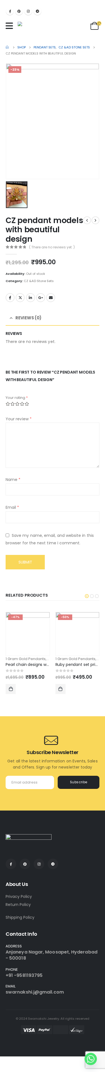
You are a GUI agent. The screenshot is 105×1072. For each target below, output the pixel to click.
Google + (40, 297)
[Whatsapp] (91, 1059)
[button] (86, 596)
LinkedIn (30, 297)
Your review (19, 419)
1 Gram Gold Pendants (26, 658)
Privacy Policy (19, 896)
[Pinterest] (19, 11)
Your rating (17, 397)
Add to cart (11, 689)
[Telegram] (37, 11)
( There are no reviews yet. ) (52, 247)
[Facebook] (10, 11)
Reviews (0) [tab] (28, 318)
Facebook (10, 297)
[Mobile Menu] (11, 26)
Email (50, 297)
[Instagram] (28, 11)
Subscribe (78, 782)
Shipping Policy (20, 917)
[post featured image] (28, 634)
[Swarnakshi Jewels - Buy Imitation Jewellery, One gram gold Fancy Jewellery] (36, 27)
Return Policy (18, 904)
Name (13, 479)
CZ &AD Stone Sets (39, 281)
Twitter (20, 297)
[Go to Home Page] (8, 47)
